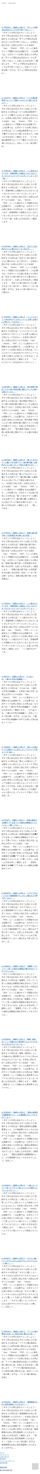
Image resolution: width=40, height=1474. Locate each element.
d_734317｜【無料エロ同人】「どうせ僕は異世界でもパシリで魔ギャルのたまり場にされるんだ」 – (19, 100)
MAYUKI (3, 1467)
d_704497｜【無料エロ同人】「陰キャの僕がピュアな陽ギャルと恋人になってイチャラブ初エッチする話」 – (20, 749)
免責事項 (3, 1459)
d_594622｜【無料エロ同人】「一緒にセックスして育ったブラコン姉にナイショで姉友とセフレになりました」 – (20, 1187)
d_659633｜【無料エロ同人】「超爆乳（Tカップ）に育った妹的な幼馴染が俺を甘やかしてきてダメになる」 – (19, 968)
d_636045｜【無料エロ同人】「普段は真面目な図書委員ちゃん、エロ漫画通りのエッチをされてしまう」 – (20, 1114)
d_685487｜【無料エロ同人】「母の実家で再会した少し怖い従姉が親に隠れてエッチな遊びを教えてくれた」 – (20, 389)
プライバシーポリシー (7, 1461)
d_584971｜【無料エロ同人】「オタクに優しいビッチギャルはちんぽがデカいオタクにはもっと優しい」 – (19, 1261)
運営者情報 (3, 1463)
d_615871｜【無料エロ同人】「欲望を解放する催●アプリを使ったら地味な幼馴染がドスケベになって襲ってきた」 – (19, 822)
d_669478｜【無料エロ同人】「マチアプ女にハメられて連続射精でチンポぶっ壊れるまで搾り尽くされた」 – (20, 895)
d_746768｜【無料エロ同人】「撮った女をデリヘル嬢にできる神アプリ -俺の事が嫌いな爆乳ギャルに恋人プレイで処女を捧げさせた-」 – (20, 462)
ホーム (2, 1452)
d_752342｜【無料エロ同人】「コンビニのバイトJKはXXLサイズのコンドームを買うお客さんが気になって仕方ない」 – (20, 319)
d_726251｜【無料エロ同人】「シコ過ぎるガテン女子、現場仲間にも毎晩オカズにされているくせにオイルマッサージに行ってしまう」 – (19, 606)
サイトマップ (4, 1454)
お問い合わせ (4, 1457)
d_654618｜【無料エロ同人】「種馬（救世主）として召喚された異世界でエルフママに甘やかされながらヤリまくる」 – (19, 1041)
